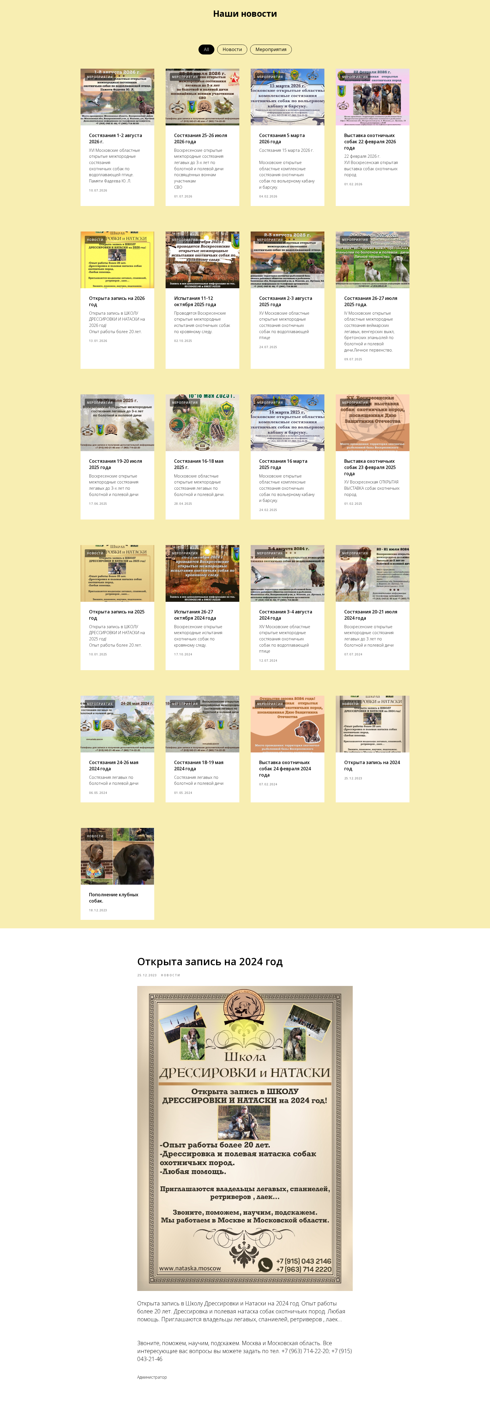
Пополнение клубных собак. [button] (113, 897)
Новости (232, 49)
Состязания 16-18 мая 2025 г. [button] (198, 464)
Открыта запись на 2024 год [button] (372, 765)
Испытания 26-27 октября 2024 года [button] (195, 615)
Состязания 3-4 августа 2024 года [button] (285, 615)
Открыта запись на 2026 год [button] (117, 301)
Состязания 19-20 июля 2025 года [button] (115, 464)
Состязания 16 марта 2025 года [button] (283, 464)
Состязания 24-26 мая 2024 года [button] (113, 765)
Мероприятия (270, 49)
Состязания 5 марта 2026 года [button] (282, 138)
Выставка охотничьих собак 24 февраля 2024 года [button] (285, 768)
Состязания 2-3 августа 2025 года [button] (285, 301)
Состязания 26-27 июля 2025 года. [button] (370, 301)
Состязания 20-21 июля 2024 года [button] (370, 615)
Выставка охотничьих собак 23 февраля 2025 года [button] (370, 467)
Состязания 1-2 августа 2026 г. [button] (115, 138)
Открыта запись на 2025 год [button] (117, 615)
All (206, 49)
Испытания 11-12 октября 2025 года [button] (195, 301)
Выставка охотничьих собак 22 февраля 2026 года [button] (370, 141)
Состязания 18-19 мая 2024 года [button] (198, 765)
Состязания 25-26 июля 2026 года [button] (200, 138)
